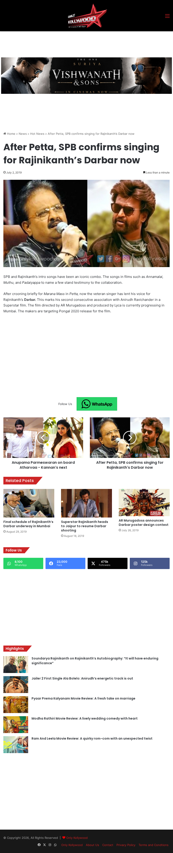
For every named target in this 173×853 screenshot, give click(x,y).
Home (10, 133)
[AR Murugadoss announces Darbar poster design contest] (144, 502)
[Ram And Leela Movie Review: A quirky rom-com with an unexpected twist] (15, 744)
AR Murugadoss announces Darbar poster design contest (143, 522)
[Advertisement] (85, 44)
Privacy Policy (125, 845)
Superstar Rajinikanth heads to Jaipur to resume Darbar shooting (84, 526)
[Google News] (97, 404)
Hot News (37, 133)
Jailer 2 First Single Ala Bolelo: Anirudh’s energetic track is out (82, 678)
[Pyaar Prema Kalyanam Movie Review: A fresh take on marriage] (15, 704)
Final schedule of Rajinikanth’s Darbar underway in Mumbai (28, 524)
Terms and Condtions (153, 845)
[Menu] (167, 17)
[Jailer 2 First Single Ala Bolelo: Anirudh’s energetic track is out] (15, 684)
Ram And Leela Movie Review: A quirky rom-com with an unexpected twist (92, 738)
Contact (107, 845)
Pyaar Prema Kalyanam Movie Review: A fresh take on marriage (83, 698)
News (23, 133)
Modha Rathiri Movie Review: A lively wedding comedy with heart (85, 718)
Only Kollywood (77, 837)
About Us (92, 845)
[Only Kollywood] (86, 15)
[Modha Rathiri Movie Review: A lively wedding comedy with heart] (15, 724)
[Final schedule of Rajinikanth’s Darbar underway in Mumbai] (28, 503)
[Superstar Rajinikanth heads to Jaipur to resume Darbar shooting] (86, 503)
